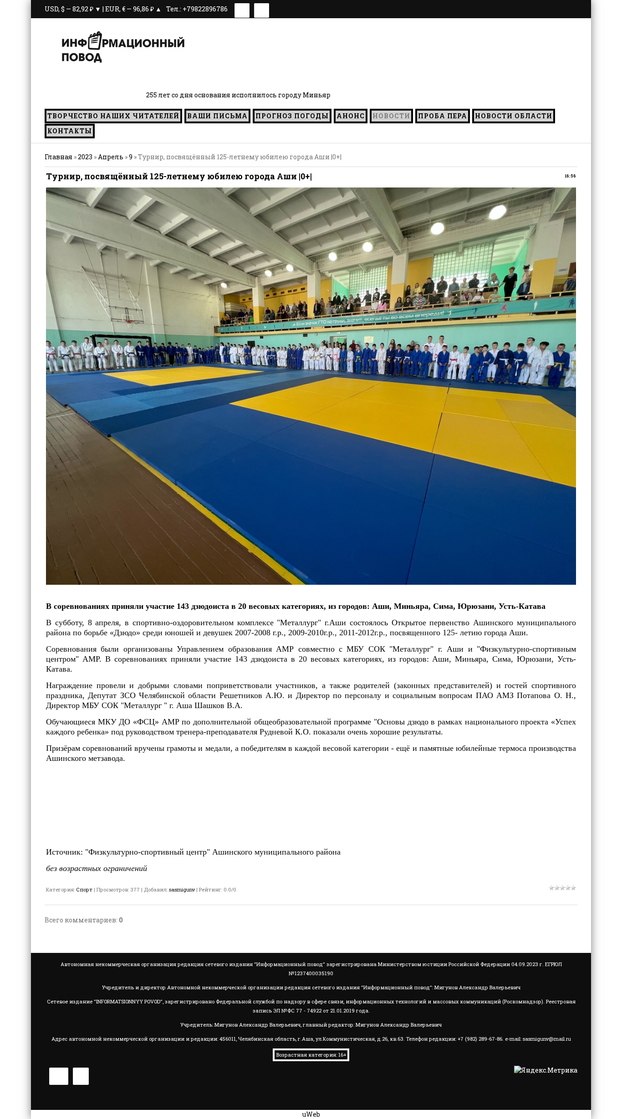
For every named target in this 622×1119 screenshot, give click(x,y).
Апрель (110, 156)
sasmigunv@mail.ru (547, 1038)
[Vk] (242, 9)
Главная (58, 156)
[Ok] (261, 9)
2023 (85, 156)
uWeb (311, 1114)
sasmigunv (182, 889)
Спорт (84, 889)
